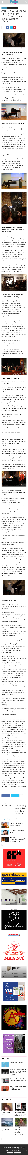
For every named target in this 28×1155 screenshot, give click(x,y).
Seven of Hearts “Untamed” (17, 1062)
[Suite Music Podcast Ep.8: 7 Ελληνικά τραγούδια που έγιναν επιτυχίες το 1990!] (5, 1080)
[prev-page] (2, 845)
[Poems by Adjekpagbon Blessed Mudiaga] (5, 825)
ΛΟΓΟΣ (3, 827)
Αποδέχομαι (10, 1152)
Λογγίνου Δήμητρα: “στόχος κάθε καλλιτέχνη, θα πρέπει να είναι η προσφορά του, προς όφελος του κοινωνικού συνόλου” (21, 809)
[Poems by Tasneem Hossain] (7, 1107)
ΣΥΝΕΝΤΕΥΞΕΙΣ (15, 8)
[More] (21, 795)
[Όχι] (26, 1150)
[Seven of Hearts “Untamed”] (5, 1064)
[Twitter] (11, 27)
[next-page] (5, 845)
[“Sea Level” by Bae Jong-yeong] (5, 832)
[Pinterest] (14, 27)
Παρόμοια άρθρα (6, 819)
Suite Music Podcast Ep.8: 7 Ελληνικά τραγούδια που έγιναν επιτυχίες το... (18, 1080)
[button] (2, 2)
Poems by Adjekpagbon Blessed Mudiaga (17, 824)
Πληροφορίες (18, 1152)
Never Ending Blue (6, 805)
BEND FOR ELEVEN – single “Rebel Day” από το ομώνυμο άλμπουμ (20, 1114)
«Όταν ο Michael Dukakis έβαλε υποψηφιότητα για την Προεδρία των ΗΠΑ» (18, 1088)
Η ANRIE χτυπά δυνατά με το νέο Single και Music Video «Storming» (18, 839)
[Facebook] (7, 27)
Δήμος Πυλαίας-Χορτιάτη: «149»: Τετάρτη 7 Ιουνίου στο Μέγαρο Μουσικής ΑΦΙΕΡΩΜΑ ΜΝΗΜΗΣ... (18, 1072)
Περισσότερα (15, 819)
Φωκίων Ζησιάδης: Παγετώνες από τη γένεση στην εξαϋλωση (7, 1129)
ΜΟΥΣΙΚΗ (9, 8)
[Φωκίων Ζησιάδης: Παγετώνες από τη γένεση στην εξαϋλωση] (7, 1122)
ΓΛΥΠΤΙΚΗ (17, 1125)
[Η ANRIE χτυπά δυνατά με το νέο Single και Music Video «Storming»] (5, 839)
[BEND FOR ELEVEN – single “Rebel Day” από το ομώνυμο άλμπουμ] (21, 1107)
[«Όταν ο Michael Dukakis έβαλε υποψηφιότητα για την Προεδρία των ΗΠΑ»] (5, 1088)
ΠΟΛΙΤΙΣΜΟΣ (4, 8)
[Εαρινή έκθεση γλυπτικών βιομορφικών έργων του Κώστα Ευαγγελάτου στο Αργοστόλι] (21, 1122)
